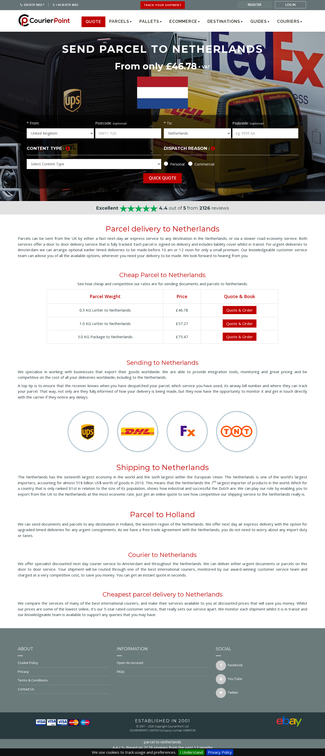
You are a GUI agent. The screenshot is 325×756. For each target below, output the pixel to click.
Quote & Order (239, 310)
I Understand (191, 752)
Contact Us (26, 689)
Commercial (204, 164)
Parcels (119, 21)
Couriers (288, 21)
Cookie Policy (28, 662)
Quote (93, 21)
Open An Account (130, 662)
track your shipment (163, 5)
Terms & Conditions (33, 680)
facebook (235, 665)
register (254, 5)
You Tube (235, 678)
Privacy (23, 671)
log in (290, 5)
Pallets (149, 21)
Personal (177, 164)
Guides (258, 21)
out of (162, 208)
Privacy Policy (220, 752)
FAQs (121, 671)
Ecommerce (183, 21)
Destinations (223, 21)
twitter (233, 692)
